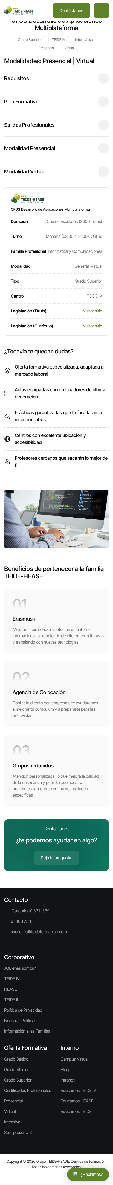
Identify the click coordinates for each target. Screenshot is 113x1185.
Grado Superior (30, 39)
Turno (16, 236)
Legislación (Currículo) (32, 325)
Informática (84, 39)
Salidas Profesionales (29, 125)
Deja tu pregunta (56, 857)
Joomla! (14, 1172)
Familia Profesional (28, 251)
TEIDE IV (58, 39)
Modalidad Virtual (24, 171)
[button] (101, 10)
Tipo (15, 281)
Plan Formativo (21, 101)
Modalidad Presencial (29, 148)
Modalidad (21, 266)
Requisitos (16, 78)
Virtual (69, 48)
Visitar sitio (92, 311)
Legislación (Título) (29, 311)
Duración (19, 221)
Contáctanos (71, 10)
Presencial (46, 48)
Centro (17, 296)
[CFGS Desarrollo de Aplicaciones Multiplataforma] (56, 518)
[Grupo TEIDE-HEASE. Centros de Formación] (18, 10)
